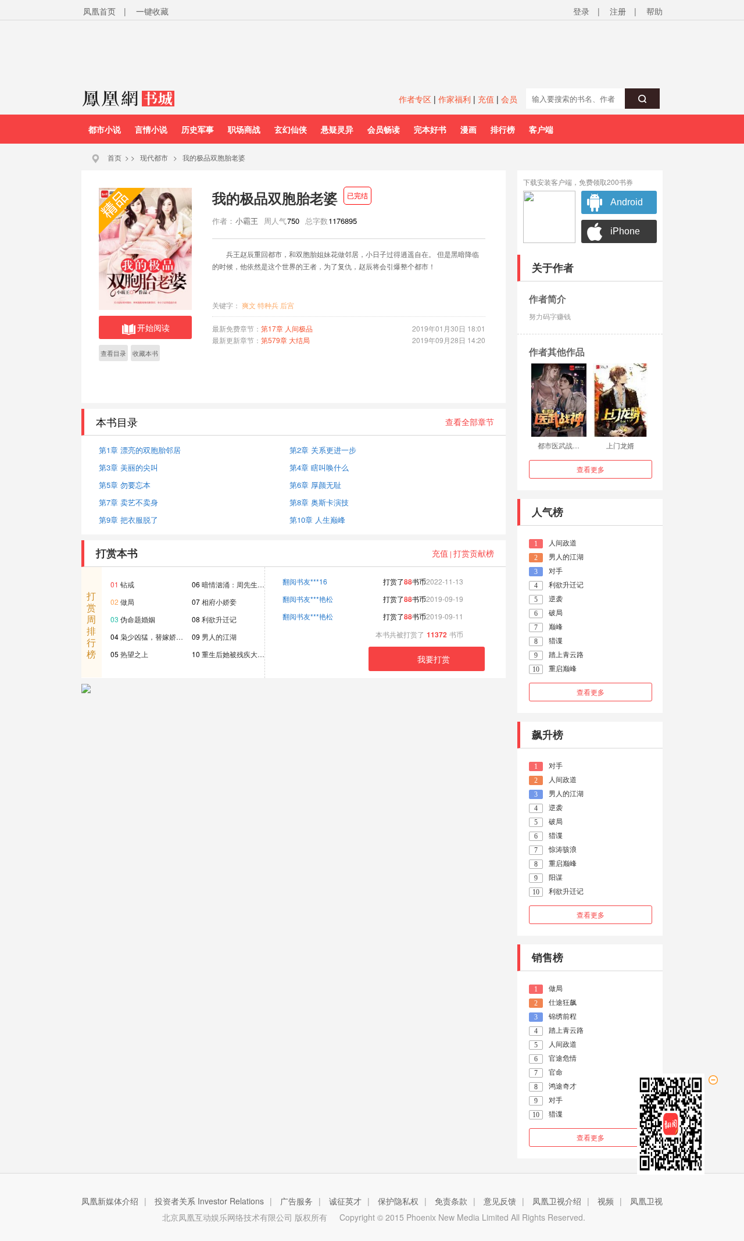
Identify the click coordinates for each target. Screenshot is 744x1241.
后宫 (287, 305)
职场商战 (244, 129)
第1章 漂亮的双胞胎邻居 (140, 449)
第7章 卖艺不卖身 (128, 502)
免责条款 (451, 1201)
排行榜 (503, 129)
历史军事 (197, 129)
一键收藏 (152, 11)
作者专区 (415, 99)
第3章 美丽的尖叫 (128, 467)
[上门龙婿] (620, 400)
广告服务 (296, 1201)
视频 (606, 1201)
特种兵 (267, 305)
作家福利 (454, 99)
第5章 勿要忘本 (125, 484)
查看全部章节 (469, 421)
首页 (114, 157)
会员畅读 (383, 129)
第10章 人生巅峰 (317, 519)
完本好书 (430, 129)
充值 (486, 99)
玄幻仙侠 (290, 129)
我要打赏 (433, 659)
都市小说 (104, 129)
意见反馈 (500, 1201)
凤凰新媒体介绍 (109, 1201)
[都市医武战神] (558, 400)
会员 (509, 99)
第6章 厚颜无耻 (315, 484)
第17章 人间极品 (287, 328)
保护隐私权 (398, 1201)
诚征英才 (345, 1201)
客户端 (541, 129)
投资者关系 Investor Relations (209, 1201)
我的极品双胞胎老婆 (214, 157)
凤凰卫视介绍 (556, 1201)
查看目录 (113, 353)
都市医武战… (559, 445)
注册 (618, 11)
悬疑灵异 (337, 129)
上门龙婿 (620, 445)
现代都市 (154, 157)
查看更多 (590, 469)
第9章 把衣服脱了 (128, 519)
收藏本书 (145, 353)
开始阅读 (153, 327)
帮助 (654, 11)
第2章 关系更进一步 (322, 449)
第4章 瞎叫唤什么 (319, 467)
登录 (581, 11)
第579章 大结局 (285, 340)
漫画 (468, 129)
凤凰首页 (99, 11)
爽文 (249, 305)
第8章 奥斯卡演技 (319, 502)
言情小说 (151, 129)
